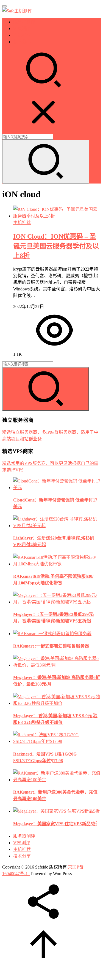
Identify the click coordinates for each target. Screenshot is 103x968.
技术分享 (22, 41)
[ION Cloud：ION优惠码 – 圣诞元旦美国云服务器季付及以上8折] (57, 216)
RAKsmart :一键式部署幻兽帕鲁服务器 (51, 646)
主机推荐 (22, 35)
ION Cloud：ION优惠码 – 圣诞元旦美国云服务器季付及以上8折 (56, 246)
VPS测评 (21, 28)
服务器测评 (24, 22)
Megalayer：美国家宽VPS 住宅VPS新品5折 (55, 823)
